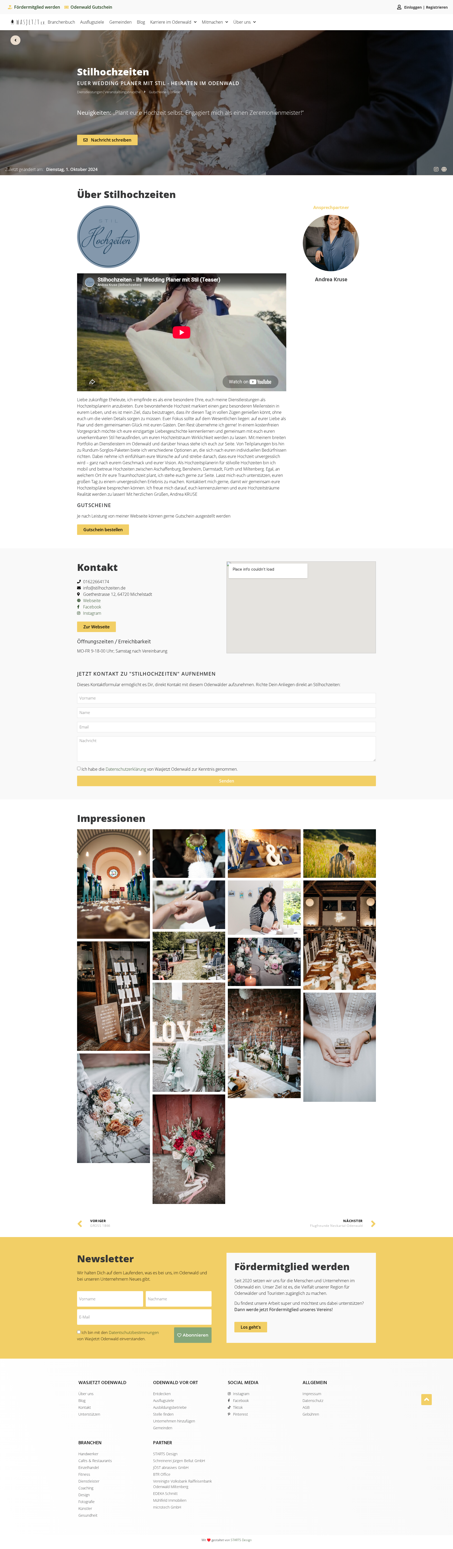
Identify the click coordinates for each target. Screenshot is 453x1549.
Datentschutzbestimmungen (134, 1332)
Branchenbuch (61, 22)
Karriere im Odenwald (170, 22)
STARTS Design (241, 1540)
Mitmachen (212, 22)
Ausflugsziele (92, 22)
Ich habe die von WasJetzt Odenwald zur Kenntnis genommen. (160, 769)
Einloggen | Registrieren (426, 7)
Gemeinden (120, 22)
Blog (141, 22)
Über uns (242, 22)
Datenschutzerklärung (126, 769)
